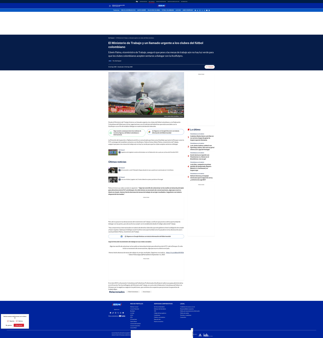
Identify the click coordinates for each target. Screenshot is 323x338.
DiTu (131, 317)
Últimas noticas (143, 1)
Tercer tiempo (146, 291)
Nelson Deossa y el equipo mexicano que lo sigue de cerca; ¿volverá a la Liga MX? (201, 178)
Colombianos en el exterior (197, 134)
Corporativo (183, 317)
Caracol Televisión (134, 309)
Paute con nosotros (158, 321)
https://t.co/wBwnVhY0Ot (175, 252)
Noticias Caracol (134, 306)
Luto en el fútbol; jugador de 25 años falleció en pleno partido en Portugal (142, 179)
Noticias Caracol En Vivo (173, 1)
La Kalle (132, 313)
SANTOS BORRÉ (141, 10)
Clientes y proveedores (159, 317)
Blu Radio (132, 311)
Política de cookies (184, 313)
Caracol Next (133, 327)
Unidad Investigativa (161, 1)
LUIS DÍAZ (178, 10)
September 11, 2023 (158, 254)
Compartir (211, 67)
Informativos (184, 1)
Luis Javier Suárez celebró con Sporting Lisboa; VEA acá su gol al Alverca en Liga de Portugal (202, 147)
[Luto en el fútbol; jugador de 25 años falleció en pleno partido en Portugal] (113, 180)
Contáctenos (157, 315)
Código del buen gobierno (160, 313)
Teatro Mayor (133, 321)
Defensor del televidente (160, 309)
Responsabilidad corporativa (187, 309)
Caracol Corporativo (135, 325)
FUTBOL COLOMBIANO (168, 10)
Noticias (21, 321)
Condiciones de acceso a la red (187, 306)
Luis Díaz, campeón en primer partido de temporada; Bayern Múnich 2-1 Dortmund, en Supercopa (200, 167)
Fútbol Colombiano (133, 291)
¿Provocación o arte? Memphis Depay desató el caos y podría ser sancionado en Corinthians (147, 170)
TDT (155, 311)
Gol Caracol (152, 1)
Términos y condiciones (185, 315)
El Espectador (133, 319)
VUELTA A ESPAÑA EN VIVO (128, 10)
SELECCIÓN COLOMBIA (154, 10)
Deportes (12, 321)
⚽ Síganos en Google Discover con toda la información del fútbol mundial (165, 132)
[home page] (137, 1)
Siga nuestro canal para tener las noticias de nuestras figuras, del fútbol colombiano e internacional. (127, 132)
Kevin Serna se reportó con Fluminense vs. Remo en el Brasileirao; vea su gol (199, 157)
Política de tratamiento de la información (190, 311)
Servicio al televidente (159, 306)
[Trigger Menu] (109, 5)
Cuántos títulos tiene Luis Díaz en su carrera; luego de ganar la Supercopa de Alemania (202, 138)
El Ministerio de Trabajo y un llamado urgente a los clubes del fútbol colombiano (135, 38)
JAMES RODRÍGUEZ (188, 10)
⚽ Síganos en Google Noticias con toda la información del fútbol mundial (148, 236)
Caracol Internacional (135, 323)
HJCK (131, 315)
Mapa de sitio (157, 319)
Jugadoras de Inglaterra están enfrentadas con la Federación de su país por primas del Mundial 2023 (149, 152)
